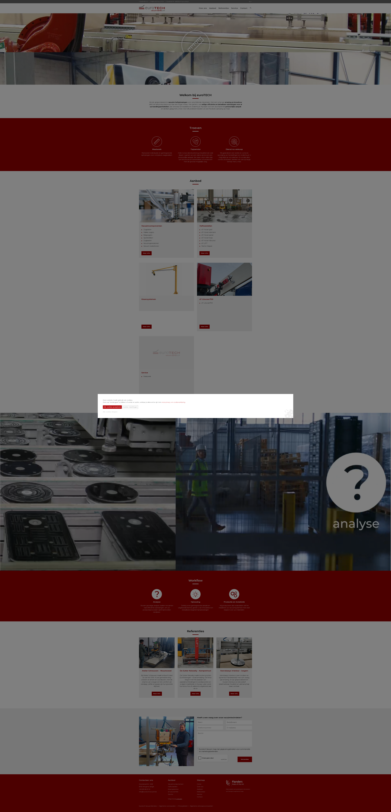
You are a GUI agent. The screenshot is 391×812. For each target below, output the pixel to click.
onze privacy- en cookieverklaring (173, 402)
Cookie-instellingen (130, 407)
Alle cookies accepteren (112, 407)
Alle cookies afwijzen (110, 412)
